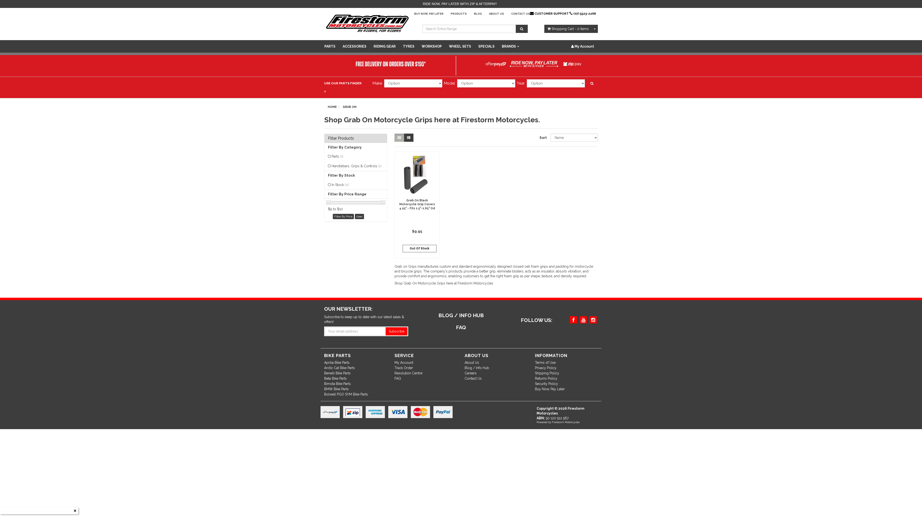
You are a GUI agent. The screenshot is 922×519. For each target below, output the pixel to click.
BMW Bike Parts (336, 389)
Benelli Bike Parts (337, 373)
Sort (543, 138)
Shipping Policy (547, 373)
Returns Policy (546, 378)
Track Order (403, 368)
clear (359, 216)
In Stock (340, 185)
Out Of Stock (419, 248)
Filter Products (341, 138)
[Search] (522, 29)
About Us (496, 13)
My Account (403, 363)
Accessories (354, 46)
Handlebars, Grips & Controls (357, 166)
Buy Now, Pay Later (428, 13)
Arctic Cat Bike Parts (339, 368)
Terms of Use (545, 363)
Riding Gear (385, 46)
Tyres (408, 46)
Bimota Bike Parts (337, 384)
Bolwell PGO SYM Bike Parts (346, 394)
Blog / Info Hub (477, 368)
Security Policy (546, 384)
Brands (509, 46)
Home (332, 107)
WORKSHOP (432, 46)
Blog (478, 13)
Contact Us (520, 13)
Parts (329, 46)
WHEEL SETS (460, 46)
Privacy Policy (546, 368)
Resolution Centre (408, 373)
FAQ (397, 378)
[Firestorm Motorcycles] (367, 23)
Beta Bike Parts (335, 378)
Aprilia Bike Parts (337, 363)
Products (459, 13)
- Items (570, 29)
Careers (471, 373)
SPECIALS (486, 46)
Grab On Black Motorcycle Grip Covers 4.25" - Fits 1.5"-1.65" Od (417, 204)
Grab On (350, 107)
